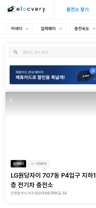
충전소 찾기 (77, 9)
